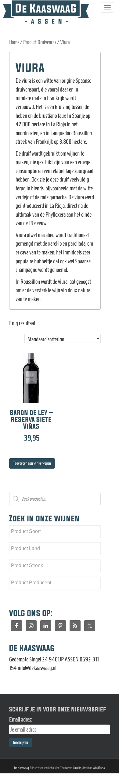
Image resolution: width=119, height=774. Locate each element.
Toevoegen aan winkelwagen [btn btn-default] (32, 463)
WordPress (99, 768)
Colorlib (77, 768)
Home (14, 42)
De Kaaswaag (21, 768)
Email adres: (20, 719)
